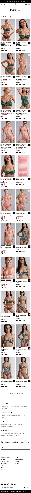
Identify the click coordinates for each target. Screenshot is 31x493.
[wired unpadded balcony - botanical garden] (16, 218)
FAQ (16, 457)
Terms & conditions (16, 491)
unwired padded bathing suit (21, 248)
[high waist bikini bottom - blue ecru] (1, 82)
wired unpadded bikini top (6, 113)
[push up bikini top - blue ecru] (1, 184)
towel (17, 181)
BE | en (27, 487)
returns (17, 461)
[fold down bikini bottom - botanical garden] (3, 48)
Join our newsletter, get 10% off (10, 446)
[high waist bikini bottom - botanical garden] (3, 82)
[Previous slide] (1, 30)
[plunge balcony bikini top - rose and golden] (19, 48)
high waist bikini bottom (6, 79)
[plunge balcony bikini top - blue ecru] (16, 48)
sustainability (4, 463)
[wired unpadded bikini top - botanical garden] (1, 116)
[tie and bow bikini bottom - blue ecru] (1, 252)
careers (3, 459)
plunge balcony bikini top (21, 45)
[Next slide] (14, 30)
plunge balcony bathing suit (22, 113)
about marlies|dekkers (6, 457)
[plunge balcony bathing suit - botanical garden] (18, 116)
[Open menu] (1, 4)
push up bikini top (4, 181)
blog (2, 465)
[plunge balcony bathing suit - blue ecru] (16, 116)
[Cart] (29, 4)
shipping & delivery (20, 459)
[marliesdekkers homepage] (15, 4)
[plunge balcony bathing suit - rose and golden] (19, 116)
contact (17, 463)
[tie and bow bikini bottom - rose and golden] (4, 252)
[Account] (26, 4)
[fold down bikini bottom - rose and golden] (4, 48)
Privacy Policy (5, 491)
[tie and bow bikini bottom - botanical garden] (3, 252)
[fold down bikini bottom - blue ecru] (1, 48)
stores (2, 467)
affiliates (3, 470)
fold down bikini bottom (6, 45)
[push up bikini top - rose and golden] (4, 184)
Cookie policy (26, 491)
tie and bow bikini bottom (6, 248)
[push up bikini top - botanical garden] (3, 184)
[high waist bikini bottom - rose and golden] (4, 82)
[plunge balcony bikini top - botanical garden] (18, 48)
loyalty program (5, 461)
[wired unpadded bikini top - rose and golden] (3, 116)
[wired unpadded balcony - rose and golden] (18, 218)
